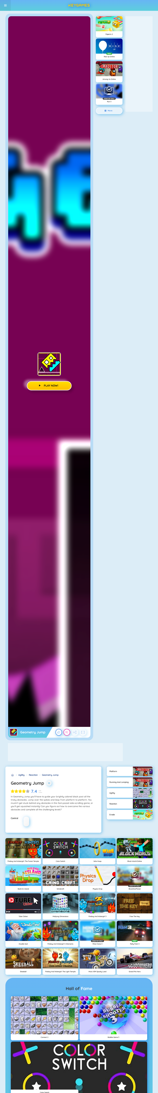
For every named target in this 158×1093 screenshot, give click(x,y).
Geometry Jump (50, 775)
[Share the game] (75, 732)
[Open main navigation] (5, 5)
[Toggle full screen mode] (83, 732)
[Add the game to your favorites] (49, 783)
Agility (21, 775)
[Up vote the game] (58, 732)
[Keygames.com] (12, 775)
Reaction (33, 775)
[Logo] (79, 5)
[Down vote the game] (66, 732)
